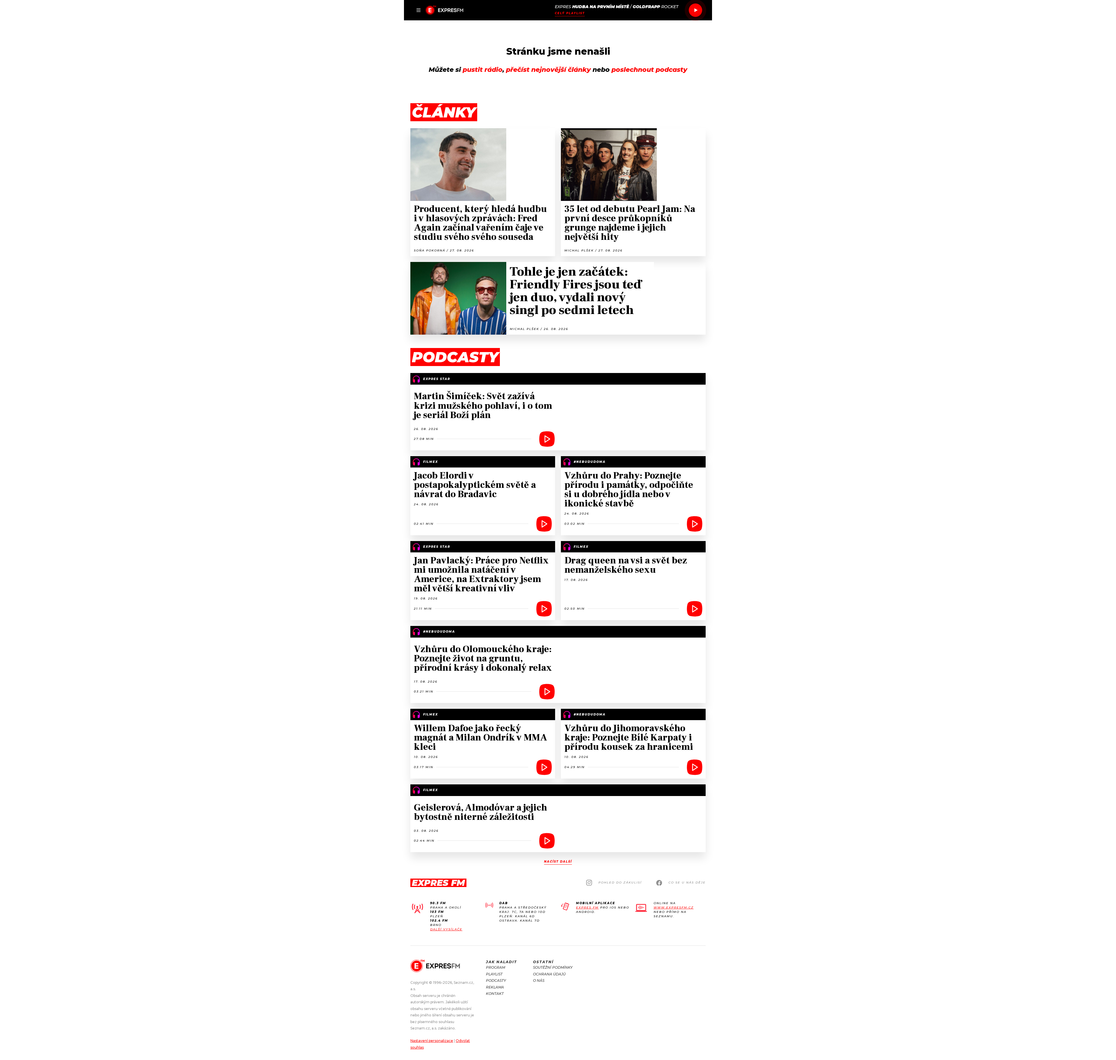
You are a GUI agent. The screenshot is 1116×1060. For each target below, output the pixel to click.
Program (495, 967)
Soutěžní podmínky (553, 967)
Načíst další (558, 861)
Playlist (494, 974)
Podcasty (496, 980)
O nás (538, 980)
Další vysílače (446, 929)
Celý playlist (570, 13)
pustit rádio (482, 70)
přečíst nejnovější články (548, 70)
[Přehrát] (695, 10)
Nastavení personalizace (431, 1040)
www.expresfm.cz (674, 907)
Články (444, 112)
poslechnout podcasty (649, 70)
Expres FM (587, 907)
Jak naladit (501, 962)
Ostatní (543, 962)
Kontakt (495, 993)
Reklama (495, 987)
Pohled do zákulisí (620, 882)
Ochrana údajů (549, 974)
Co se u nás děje (687, 882)
